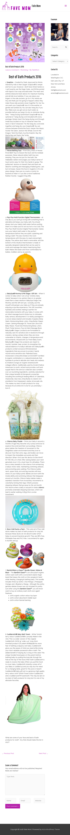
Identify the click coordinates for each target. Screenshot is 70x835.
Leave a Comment (12, 70)
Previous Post (8, 753)
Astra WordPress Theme (51, 829)
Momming (24, 70)
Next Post (43, 753)
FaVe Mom (36, 6)
